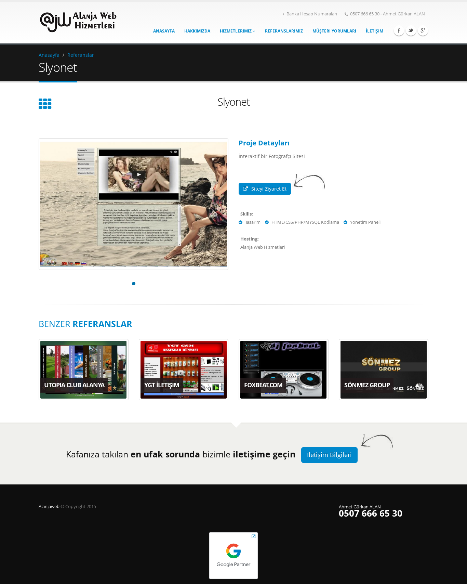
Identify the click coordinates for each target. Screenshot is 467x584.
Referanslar (80, 55)
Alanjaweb (50, 506)
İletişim (374, 31)
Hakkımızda (197, 31)
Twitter (411, 30)
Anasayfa (164, 31)
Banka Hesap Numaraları (311, 14)
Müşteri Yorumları (334, 31)
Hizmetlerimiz (236, 31)
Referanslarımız (284, 31)
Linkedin (423, 30)
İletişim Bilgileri (329, 455)
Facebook (399, 30)
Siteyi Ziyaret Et (268, 188)
